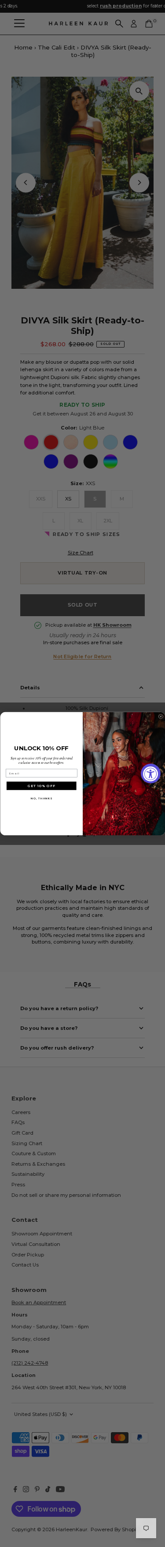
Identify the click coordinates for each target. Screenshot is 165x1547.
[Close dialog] (160, 716)
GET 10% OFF (41, 786)
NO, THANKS (41, 798)
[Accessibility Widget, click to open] (151, 774)
